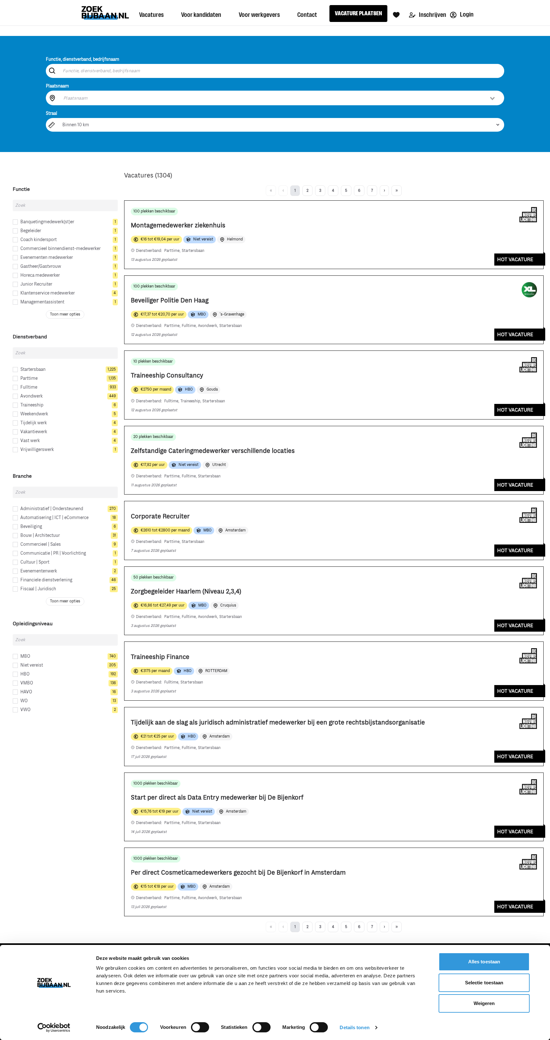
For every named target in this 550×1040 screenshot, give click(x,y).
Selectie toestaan (484, 982)
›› (397, 190)
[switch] (200, 1027)
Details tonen (354, 1027)
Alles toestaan (484, 961)
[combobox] (280, 97)
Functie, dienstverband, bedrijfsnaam (82, 59)
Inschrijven (432, 14)
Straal (51, 113)
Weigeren (484, 1003)
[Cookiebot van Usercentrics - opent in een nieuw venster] (54, 1027)
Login (466, 14)
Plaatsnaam (57, 86)
